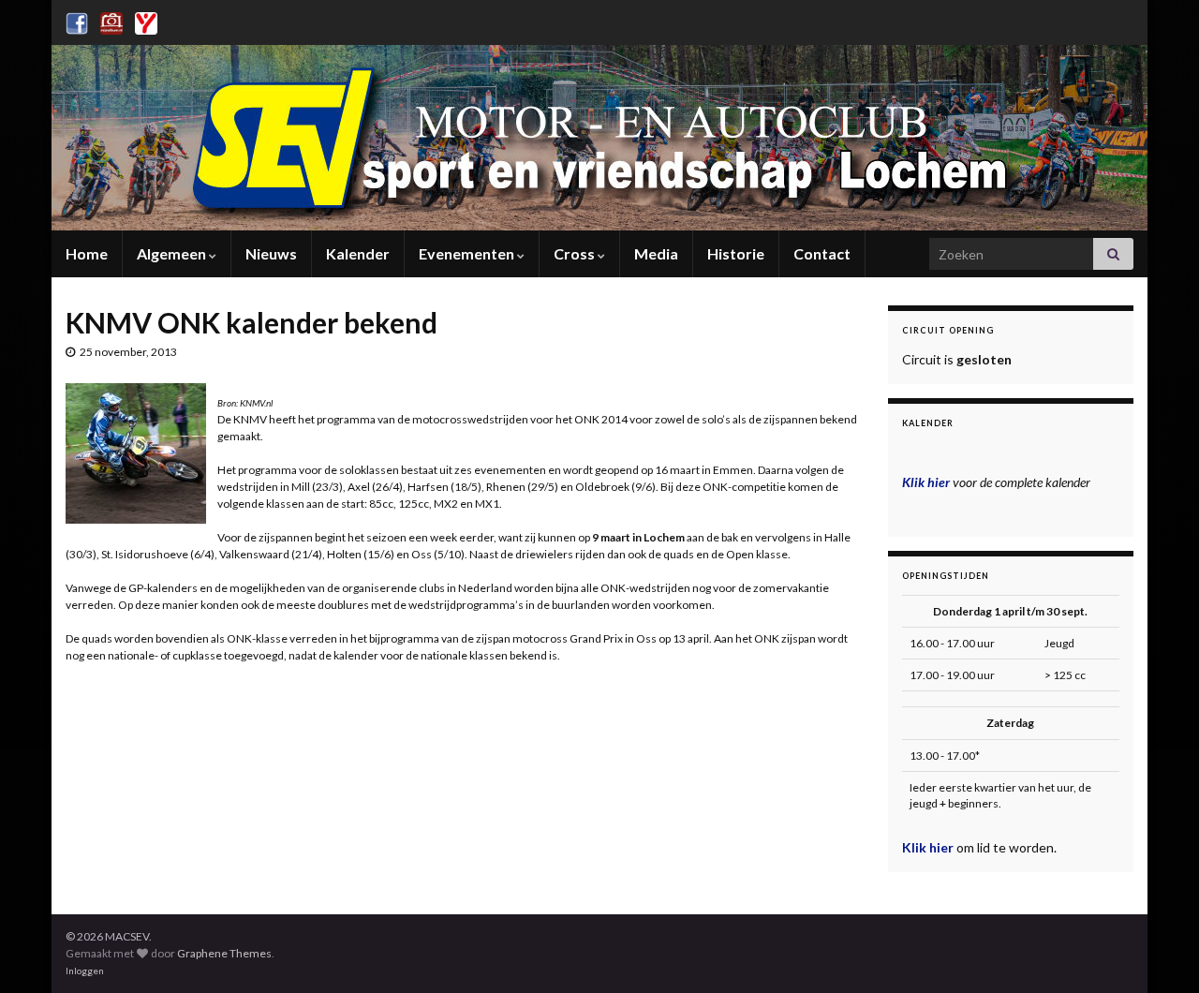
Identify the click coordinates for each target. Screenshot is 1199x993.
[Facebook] (77, 20)
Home (87, 253)
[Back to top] (1156, 950)
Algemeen (173, 253)
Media (656, 253)
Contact (822, 253)
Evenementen (468, 253)
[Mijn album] (111, 20)
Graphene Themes (224, 953)
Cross (576, 253)
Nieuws (271, 253)
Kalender (358, 253)
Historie (735, 253)
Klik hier (929, 847)
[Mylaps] (146, 20)
